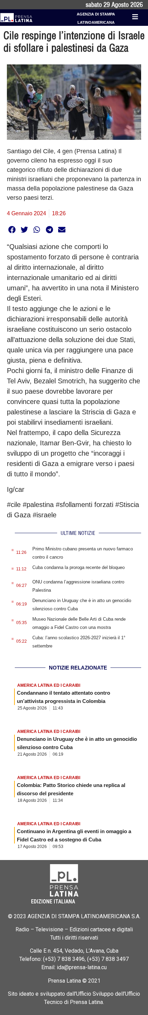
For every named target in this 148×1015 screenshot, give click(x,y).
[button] (12, 230)
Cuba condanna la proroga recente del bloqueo (78, 567)
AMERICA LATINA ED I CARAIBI (48, 685)
